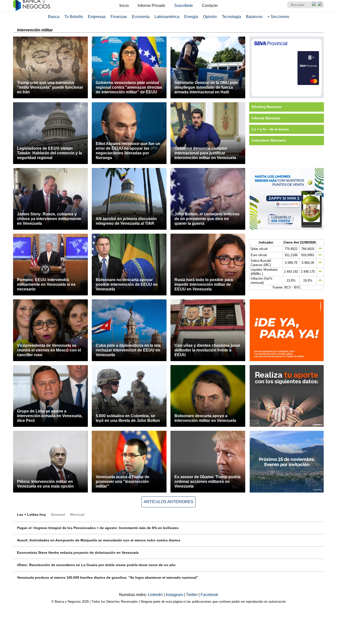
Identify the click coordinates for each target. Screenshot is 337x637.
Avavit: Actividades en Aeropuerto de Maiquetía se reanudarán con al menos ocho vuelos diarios (98, 540)
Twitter (192, 595)
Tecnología (231, 17)
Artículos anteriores (168, 502)
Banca (53, 17)
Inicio (124, 5)
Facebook (209, 595)
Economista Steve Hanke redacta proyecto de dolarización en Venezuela (78, 553)
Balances (254, 17)
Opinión (210, 17)
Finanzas (119, 17)
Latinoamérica (166, 17)
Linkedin (156, 595)
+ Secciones (278, 17)
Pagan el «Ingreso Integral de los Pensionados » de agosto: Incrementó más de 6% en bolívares (98, 528)
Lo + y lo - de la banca (270, 129)
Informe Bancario (266, 118)
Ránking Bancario (267, 107)
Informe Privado (151, 5)
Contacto (210, 5)
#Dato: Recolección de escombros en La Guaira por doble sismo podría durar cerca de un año (96, 565)
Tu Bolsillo (73, 17)
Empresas (97, 17)
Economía (141, 17)
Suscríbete (183, 5)
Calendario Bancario (269, 140)
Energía (191, 17)
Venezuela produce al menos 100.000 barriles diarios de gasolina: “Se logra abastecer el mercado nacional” (107, 577)
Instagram (175, 595)
